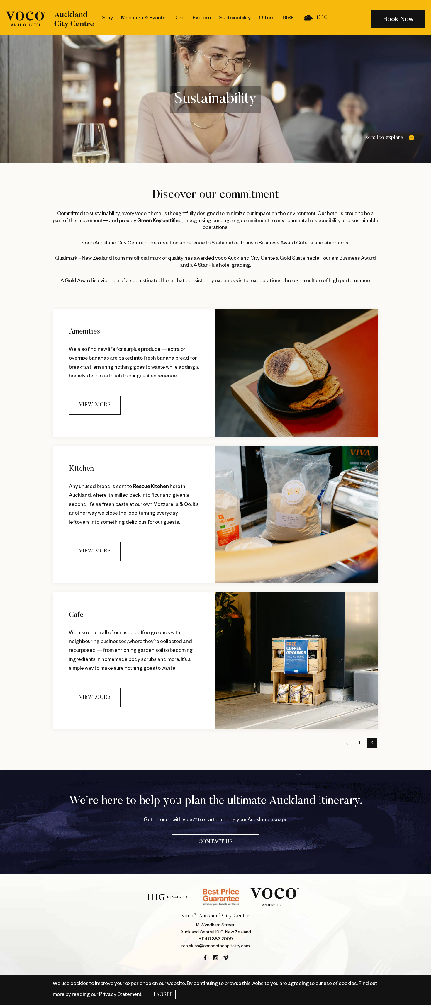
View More (95, 405)
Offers (266, 18)
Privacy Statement (120, 994)
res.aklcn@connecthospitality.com (215, 945)
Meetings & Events (143, 18)
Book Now (398, 19)
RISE (288, 18)
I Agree (163, 994)
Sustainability (235, 18)
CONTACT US (215, 842)
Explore (202, 18)
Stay (107, 18)
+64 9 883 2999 (215, 938)
